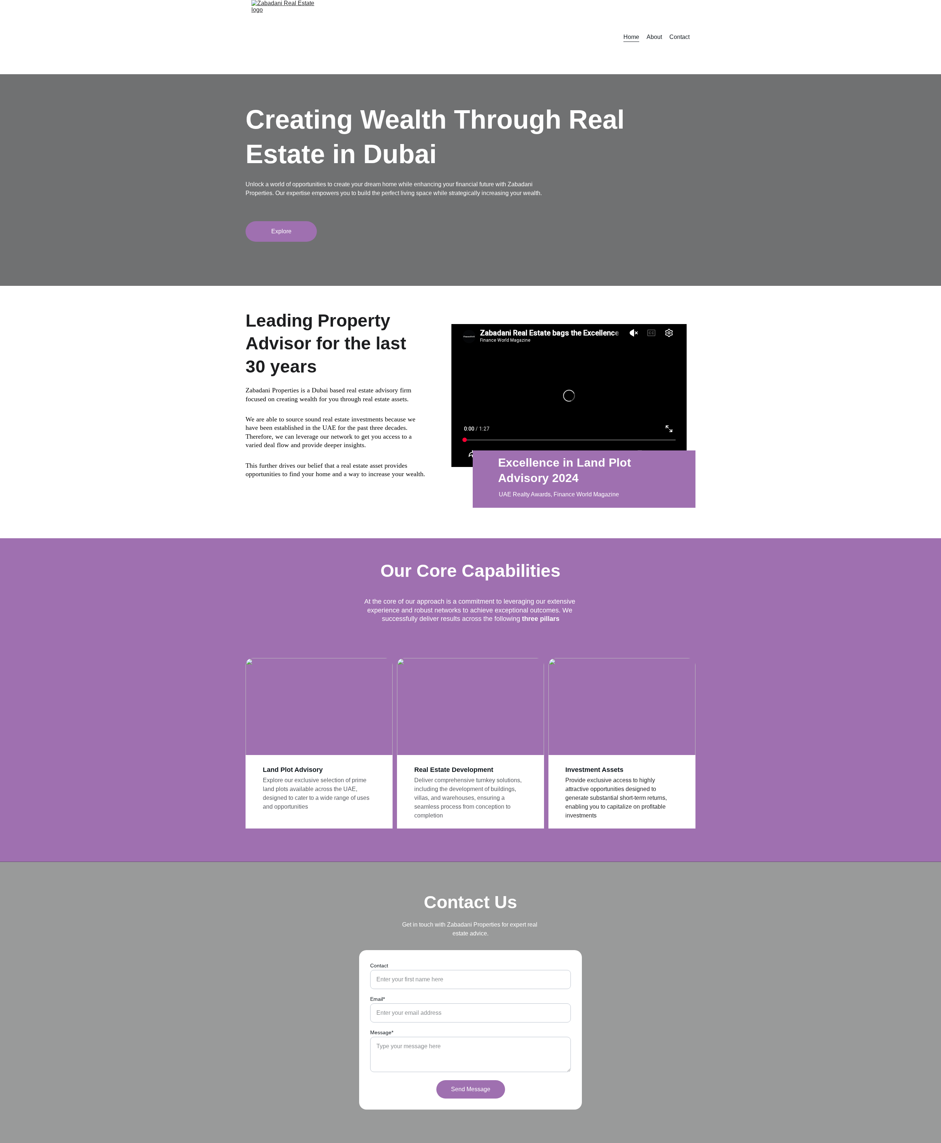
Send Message (470, 1089)
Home (631, 37)
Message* (381, 1032)
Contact (679, 37)
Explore (281, 231)
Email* (377, 999)
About (654, 37)
